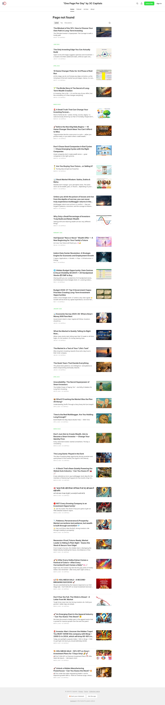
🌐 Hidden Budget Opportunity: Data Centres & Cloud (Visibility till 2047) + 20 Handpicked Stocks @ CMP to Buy (73, 272)
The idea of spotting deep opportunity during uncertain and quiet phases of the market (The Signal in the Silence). (73, 457)
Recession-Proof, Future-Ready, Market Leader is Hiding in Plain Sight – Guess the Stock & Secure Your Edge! (71, 542)
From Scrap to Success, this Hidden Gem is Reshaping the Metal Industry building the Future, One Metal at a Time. (72, 549)
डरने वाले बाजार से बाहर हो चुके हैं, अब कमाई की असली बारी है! (69, 493)
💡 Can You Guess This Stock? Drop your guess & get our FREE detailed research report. (72, 509)
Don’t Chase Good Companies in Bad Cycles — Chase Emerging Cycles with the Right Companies (72, 149)
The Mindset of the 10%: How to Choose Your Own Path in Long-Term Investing (73, 29)
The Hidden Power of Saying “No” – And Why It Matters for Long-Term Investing (72, 388)
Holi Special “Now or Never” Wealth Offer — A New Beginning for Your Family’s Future (73, 239)
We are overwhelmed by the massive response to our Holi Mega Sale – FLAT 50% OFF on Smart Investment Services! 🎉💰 (73, 586)
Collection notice (94, 691)
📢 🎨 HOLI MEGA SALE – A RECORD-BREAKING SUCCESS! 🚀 (69, 581)
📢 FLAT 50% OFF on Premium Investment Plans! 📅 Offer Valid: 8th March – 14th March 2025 (72, 657)
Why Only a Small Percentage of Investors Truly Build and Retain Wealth (71, 217)
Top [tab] (61, 23)
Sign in (159, 3)
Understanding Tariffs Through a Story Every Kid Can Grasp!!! (73, 404)
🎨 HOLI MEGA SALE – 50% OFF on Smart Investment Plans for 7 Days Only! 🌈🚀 (71, 652)
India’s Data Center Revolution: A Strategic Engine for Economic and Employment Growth (73, 254)
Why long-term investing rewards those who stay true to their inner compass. (72, 352)
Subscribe (149, 3)
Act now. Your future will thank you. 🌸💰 (67, 243)
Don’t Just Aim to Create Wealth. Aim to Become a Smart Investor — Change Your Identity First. (71, 436)
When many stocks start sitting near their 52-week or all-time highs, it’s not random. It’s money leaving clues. (73, 337)
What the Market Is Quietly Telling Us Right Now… (72, 332)
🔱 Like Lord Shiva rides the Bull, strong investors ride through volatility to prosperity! (71, 529)
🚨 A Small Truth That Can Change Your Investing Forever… (70, 111)
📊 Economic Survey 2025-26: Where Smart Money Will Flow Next (72, 315)
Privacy (80, 691)
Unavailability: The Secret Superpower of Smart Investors (71, 383)
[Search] (137, 3)
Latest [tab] (57, 23)
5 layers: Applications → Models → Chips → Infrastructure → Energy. (73, 259)
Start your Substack (77, 696)
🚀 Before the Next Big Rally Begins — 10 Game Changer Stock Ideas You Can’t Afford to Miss (72, 129)
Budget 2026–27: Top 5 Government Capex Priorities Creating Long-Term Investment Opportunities (72, 292)
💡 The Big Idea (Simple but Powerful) (66, 169)
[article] (82, 34)
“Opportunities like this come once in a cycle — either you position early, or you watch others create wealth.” (72, 135)
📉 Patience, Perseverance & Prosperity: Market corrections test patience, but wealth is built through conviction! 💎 (72, 523)
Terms (86, 691)
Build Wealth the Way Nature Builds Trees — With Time (71, 420)
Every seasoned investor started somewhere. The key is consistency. (71, 442)
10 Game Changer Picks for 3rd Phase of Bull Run (72, 72)
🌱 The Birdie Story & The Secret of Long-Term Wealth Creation (71, 89)
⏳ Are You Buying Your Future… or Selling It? (73, 166)
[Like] (54, 141)
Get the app (92, 696)
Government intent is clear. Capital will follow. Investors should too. (71, 320)
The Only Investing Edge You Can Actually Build (71, 51)
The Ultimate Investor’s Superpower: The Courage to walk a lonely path (73, 34)
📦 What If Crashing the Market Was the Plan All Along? (73, 400)
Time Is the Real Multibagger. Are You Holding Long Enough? (73, 415)
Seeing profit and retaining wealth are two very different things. (71, 222)
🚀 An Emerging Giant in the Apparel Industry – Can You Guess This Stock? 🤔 (73, 615)
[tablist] (63, 23)
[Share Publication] (141, 3)
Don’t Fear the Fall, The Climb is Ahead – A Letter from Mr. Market (71, 598)
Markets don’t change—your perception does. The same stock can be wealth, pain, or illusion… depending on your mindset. (72, 185)
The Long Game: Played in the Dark (68, 454)
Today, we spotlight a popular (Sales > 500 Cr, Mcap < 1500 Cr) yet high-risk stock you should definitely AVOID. (72, 640)
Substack (73, 701)
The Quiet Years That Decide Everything (71, 363)
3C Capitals (61, 37)
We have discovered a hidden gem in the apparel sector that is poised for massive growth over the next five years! (73, 620)
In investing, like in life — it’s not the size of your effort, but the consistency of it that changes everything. (72, 94)
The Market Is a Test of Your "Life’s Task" (71, 348)
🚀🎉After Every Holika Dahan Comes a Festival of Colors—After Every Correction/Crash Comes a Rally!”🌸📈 (70, 562)
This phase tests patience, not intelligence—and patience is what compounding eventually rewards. (72, 367)
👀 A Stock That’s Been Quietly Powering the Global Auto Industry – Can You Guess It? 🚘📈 (72, 471)
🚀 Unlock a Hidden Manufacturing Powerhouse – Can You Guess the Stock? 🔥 (72, 669)
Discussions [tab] (68, 23)
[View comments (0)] (68, 40)
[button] (72, 9)
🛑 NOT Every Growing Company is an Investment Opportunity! (70, 504)
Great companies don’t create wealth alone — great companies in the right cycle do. (70, 155)
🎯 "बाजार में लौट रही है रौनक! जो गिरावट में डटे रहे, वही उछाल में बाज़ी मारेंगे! (73, 489)
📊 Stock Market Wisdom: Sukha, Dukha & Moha (71, 180)
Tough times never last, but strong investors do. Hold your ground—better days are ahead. (72, 603)
